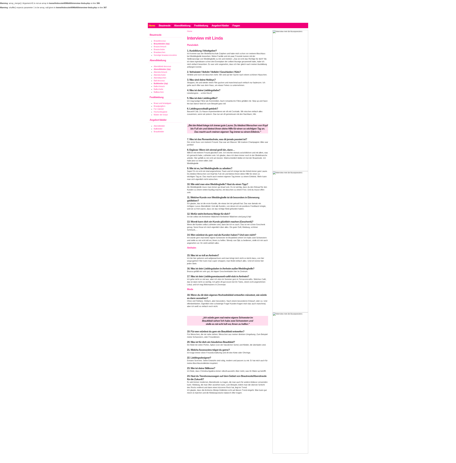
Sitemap (268, 460)
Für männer (159, 109)
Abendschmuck (160, 72)
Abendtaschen (160, 78)
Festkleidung (201, 25)
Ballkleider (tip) (161, 83)
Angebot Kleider (220, 25)
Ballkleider (158, 129)
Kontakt (251, 460)
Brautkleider (159, 132)
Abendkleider (159, 126)
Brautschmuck (160, 46)
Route (259, 460)
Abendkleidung (182, 25)
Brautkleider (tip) (162, 44)
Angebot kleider (158, 119)
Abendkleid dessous (162, 66)
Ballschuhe (158, 89)
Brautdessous (160, 41)
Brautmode (164, 25)
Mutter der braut (161, 115)
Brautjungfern (159, 106)
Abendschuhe (160, 75)
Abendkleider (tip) (162, 69)
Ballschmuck (159, 86)
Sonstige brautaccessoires (165, 55)
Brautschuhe (159, 49)
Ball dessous (159, 81)
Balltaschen (159, 92)
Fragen (236, 25)
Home (189, 31)
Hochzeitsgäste (160, 112)
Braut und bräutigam (162, 103)
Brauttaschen (159, 52)
